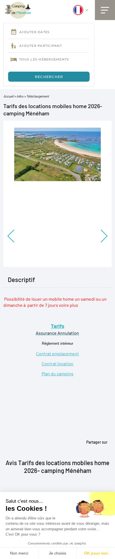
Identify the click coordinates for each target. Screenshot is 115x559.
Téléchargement (37, 96)
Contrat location (57, 363)
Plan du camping (57, 373)
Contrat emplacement (57, 353)
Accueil (8, 96)
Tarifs (57, 326)
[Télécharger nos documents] (18, 10)
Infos (19, 96)
